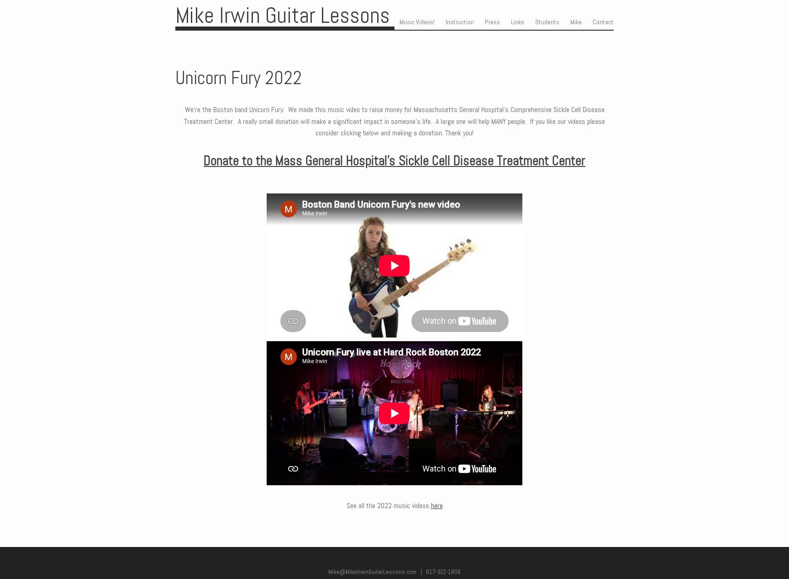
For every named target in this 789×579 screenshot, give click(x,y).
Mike (576, 22)
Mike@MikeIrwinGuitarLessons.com (372, 572)
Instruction (460, 22)
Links (517, 22)
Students (547, 22)
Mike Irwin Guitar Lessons (282, 15)
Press (492, 22)
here (437, 505)
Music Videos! (417, 22)
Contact (603, 22)
